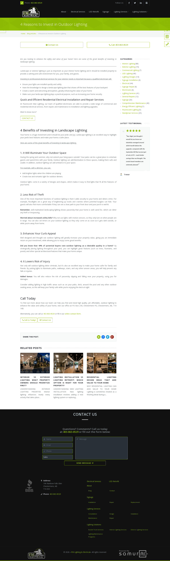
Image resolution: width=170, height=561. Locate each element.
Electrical (125, 83)
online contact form (73, 314)
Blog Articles (31, 34)
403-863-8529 (36, 3)
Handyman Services (130, 113)
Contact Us (53, 44)
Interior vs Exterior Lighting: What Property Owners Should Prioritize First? (35, 381)
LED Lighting (127, 73)
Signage (125, 100)
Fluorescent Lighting (130, 110)
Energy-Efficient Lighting (132, 106)
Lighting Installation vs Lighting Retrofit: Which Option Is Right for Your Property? (68, 381)
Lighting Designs (129, 77)
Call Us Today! (30, 320)
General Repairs (128, 96)
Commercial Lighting (130, 70)
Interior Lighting (128, 63)
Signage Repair (128, 86)
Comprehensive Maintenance (134, 103)
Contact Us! (46, 320)
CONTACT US (27, 118)
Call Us (4, 26)
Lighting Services (129, 93)
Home (23, 34)
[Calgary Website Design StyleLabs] (133, 553)
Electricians (126, 90)
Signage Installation (130, 80)
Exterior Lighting (128, 67)
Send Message (83, 463)
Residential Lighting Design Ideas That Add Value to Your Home (101, 380)
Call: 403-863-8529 (119, 44)
